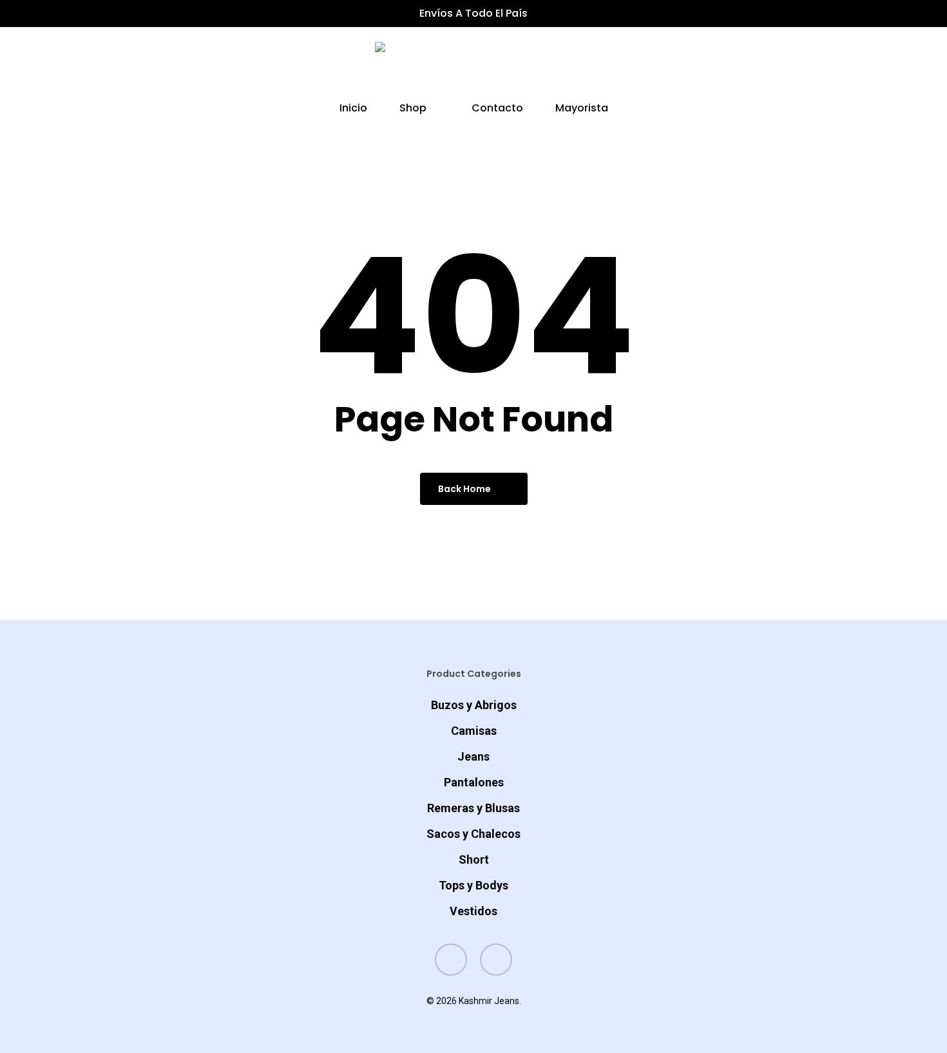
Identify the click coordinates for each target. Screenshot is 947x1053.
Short (474, 859)
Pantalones (474, 782)
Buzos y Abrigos (474, 705)
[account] (849, 65)
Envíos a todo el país (473, 13)
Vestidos (473, 911)
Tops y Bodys (473, 885)
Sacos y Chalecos (473, 833)
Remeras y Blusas (473, 808)
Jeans (473, 756)
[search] (815, 65)
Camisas (474, 730)
